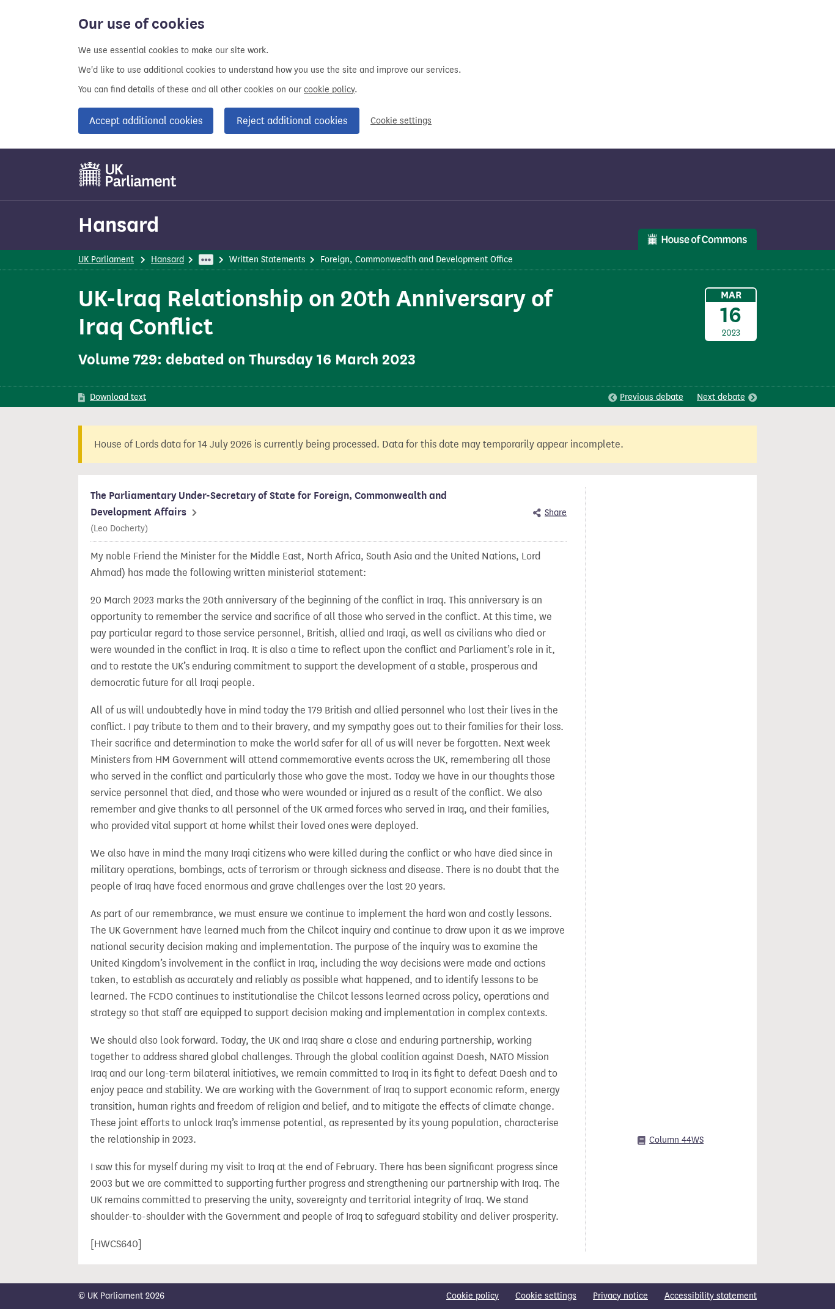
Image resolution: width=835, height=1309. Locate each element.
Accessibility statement (710, 1296)
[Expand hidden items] (206, 259)
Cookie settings (401, 121)
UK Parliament (106, 259)
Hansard (118, 224)
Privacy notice (620, 1296)
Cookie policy (472, 1296)
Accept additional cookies (145, 121)
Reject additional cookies (292, 121)
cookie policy (329, 89)
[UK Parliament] (128, 174)
